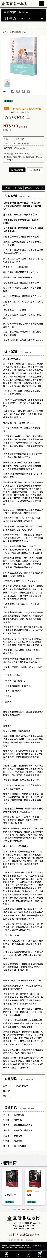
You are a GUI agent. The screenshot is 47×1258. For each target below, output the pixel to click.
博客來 (8, 160)
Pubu (21, 156)
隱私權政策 (29, 1240)
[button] (14, 1210)
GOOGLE (33, 153)
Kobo (15, 156)
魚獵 (29, 1195)
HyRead (7, 156)
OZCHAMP (27, 1247)
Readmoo (29, 156)
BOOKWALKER (21, 153)
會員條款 (12, 1240)
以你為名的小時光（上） (18, 32)
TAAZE (39, 156)
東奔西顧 (20, 138)
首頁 (4, 32)
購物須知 (20, 1240)
